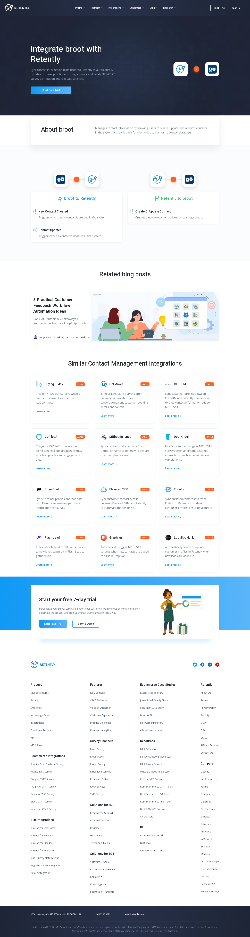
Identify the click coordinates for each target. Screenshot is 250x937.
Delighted (206, 801)
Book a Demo (86, 623)
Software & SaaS (99, 861)
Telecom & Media (100, 843)
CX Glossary (146, 816)
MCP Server (37, 745)
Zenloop (205, 846)
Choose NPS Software (152, 779)
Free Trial (219, 7)
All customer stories (151, 730)
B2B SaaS (145, 843)
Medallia (205, 854)
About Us (206, 692)
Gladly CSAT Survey (41, 801)
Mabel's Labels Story (151, 692)
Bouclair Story (148, 715)
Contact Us (207, 752)
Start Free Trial (51, 90)
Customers (135, 7)
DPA (203, 730)
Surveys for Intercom (42, 850)
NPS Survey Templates (152, 764)
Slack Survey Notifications (45, 858)
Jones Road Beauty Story (154, 700)
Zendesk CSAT (209, 884)
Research (168, 7)
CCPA (204, 737)
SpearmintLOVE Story (152, 707)
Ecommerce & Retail (101, 813)
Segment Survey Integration (46, 865)
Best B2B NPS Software (153, 809)
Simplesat (206, 816)
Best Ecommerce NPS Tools (156, 801)
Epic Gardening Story (151, 722)
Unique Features (40, 692)
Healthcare (96, 835)
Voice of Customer (100, 707)
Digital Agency (98, 884)
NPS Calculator (148, 749)
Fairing (204, 786)
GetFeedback (208, 809)
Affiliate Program (210, 745)
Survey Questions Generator (155, 756)
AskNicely (206, 831)
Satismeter (207, 824)
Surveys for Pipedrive (42, 843)
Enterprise (36, 707)
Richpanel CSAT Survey (43, 786)
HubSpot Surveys (210, 891)
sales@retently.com (133, 914)
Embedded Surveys (100, 771)
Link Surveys (97, 756)
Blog (152, 7)
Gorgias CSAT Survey (42, 779)
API (32, 737)
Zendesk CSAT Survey (43, 794)
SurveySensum (209, 869)
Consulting (96, 876)
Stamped (206, 794)
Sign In (236, 8)
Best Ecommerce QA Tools (155, 794)
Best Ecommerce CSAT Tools (156, 786)
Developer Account (41, 730)
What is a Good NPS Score (155, 771)
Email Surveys (97, 749)
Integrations (115, 7)
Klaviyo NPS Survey (41, 771)
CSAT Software (98, 700)
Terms (204, 700)
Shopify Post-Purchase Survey (47, 764)
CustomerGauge (210, 861)
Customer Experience (102, 715)
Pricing (78, 7)
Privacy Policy (208, 707)
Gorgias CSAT (208, 876)
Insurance (95, 828)
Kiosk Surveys (97, 786)
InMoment (206, 839)
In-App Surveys (98, 764)
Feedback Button (99, 779)
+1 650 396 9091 (102, 914)
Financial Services (99, 820)
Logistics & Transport (102, 891)
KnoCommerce (209, 779)
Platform (95, 7)
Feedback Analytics (100, 730)
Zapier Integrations (41, 873)
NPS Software (98, 692)
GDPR (204, 722)
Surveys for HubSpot (42, 835)
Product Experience (100, 722)
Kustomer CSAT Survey (43, 809)
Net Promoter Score (151, 850)
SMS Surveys (97, 794)
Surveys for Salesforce (43, 828)
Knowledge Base (40, 715)
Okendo (205, 771)
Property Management (102, 869)
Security (205, 715)
